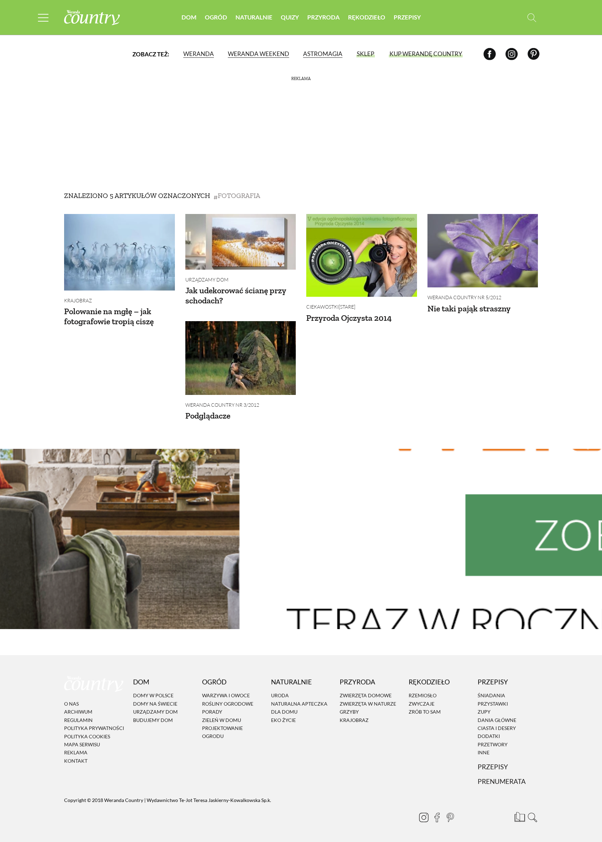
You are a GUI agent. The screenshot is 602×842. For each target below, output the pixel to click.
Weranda (198, 53)
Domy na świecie (155, 704)
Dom (189, 17)
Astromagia (322, 53)
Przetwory (493, 744)
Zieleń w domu (221, 720)
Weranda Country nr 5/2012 (464, 297)
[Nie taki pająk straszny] (482, 250)
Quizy (290, 17)
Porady (212, 712)
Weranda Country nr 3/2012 (222, 405)
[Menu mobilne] (43, 17)
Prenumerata (502, 781)
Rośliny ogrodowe (227, 704)
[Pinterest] (533, 54)
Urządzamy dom (207, 280)
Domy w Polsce (153, 696)
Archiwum (78, 712)
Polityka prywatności (94, 728)
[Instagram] (511, 54)
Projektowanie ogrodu (222, 732)
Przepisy (407, 17)
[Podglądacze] (240, 358)
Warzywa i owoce (226, 696)
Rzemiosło (423, 696)
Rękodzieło (366, 17)
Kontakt (75, 761)
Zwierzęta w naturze (368, 704)
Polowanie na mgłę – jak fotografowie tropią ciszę (109, 316)
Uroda (280, 696)
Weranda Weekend (258, 53)
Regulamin (78, 720)
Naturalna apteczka (299, 704)
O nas (71, 704)
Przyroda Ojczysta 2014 (349, 318)
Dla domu (284, 712)
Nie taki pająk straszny (469, 308)
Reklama (75, 753)
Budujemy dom (153, 720)
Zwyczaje (421, 704)
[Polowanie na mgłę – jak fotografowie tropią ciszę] (119, 252)
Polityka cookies (87, 736)
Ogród (216, 17)
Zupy (484, 712)
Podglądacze (207, 416)
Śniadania (491, 696)
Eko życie (283, 720)
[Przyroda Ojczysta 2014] (361, 255)
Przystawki (493, 704)
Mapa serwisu (82, 744)
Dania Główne (497, 720)
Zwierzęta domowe (366, 696)
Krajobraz (78, 300)
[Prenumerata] (519, 816)
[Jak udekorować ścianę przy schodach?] (240, 242)
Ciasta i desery (497, 728)
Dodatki (489, 736)
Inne (483, 752)
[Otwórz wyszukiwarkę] (532, 17)
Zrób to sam (425, 712)
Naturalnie (254, 17)
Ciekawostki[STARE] (330, 307)
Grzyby (349, 712)
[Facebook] (490, 54)
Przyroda (323, 17)
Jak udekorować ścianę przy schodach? (235, 295)
